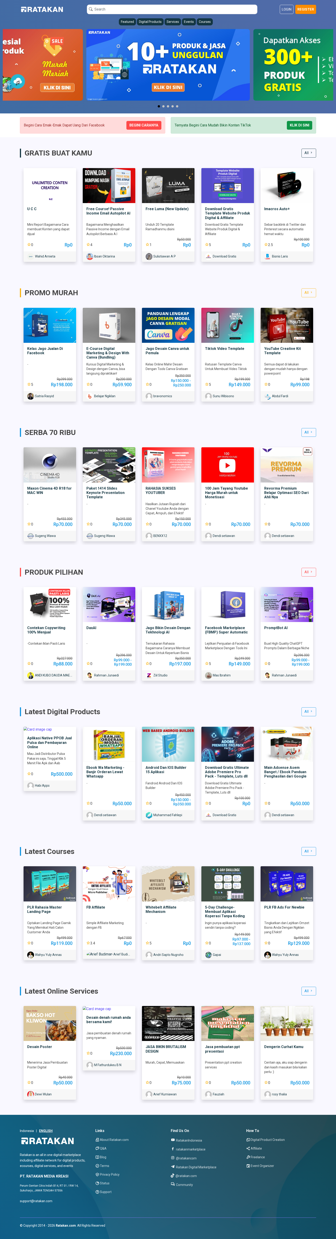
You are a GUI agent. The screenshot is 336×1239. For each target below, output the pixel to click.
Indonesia (27, 1131)
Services (173, 22)
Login (286, 9)
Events (189, 22)
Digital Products (150, 22)
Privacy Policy (110, 1174)
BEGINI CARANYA (143, 125)
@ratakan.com (186, 1175)
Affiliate (256, 1148)
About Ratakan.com (114, 1139)
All (306, 153)
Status (104, 1183)
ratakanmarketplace (190, 1149)
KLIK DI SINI (299, 125)
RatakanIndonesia (188, 1140)
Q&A (103, 1148)
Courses (205, 22)
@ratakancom (186, 1158)
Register (305, 9)
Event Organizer (262, 1165)
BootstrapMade (47, 1231)
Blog (103, 1157)
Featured (127, 22)
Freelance (258, 1157)
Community (184, 1184)
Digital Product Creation (268, 1139)
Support (106, 1191)
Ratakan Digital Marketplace (195, 1167)
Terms (104, 1165)
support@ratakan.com (36, 1201)
